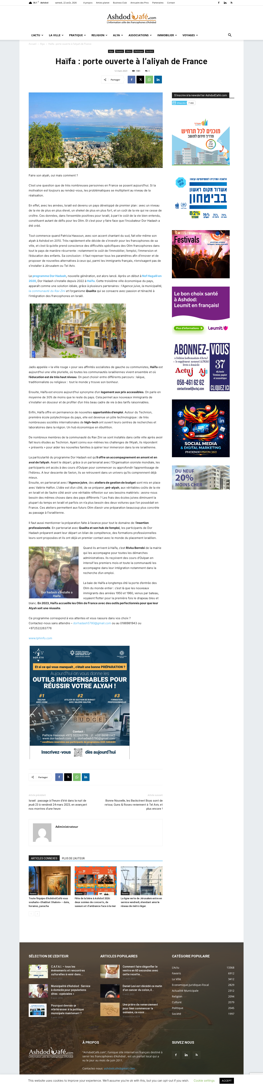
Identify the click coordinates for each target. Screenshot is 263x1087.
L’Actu (35, 35)
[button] (229, 35)
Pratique (76, 35)
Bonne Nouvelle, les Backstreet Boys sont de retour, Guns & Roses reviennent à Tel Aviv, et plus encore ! (134, 804)
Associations (139, 35)
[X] (140, 79)
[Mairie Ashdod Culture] (201, 277)
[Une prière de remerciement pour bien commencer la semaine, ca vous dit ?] (110, 1009)
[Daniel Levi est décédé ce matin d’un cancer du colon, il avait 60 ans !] (110, 991)
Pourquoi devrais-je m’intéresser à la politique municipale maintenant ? (67, 1009)
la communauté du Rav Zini (47, 291)
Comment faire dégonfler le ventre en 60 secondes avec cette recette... (140, 970)
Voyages (189, 35)
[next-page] (37, 913)
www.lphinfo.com (40, 638)
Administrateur (66, 827)
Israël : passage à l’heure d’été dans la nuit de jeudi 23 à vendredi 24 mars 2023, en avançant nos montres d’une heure (58, 804)
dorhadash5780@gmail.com (92, 623)
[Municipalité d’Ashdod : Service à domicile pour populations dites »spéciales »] (38, 991)
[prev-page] (31, 913)
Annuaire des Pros (140, 2)
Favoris (119, 51)
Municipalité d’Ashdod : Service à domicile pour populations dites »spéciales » (70, 990)
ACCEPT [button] (227, 1080)
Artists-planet (102, 2)
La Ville (54, 35)
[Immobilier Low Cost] (201, 488)
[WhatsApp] (149, 79)
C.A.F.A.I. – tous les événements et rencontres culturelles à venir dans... (68, 970)
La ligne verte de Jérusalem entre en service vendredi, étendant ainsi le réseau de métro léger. (141, 902)
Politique (139, 51)
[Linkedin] (225, 2)
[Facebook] (219, 2)
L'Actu (128, 51)
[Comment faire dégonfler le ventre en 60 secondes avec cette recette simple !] (110, 971)
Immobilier (165, 35)
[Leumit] (201, 333)
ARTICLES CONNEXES (44, 858)
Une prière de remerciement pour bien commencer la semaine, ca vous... (140, 1008)
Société (149, 51)
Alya (116, 35)
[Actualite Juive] (201, 390)
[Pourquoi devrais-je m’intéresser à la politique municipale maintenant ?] (38, 1010)
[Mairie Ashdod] (201, 221)
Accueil (32, 43)
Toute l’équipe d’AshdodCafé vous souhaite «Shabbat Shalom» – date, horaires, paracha (49, 902)
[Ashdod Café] (131, 18)
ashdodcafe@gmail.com (119, 1068)
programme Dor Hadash (49, 276)
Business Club (120, 2)
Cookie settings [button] (204, 1080)
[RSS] (231, 2)
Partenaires (157, 2)
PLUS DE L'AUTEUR (73, 858)
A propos (87, 2)
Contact (171, 2)
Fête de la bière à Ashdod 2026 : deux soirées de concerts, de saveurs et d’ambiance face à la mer (95, 902)
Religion (97, 35)
